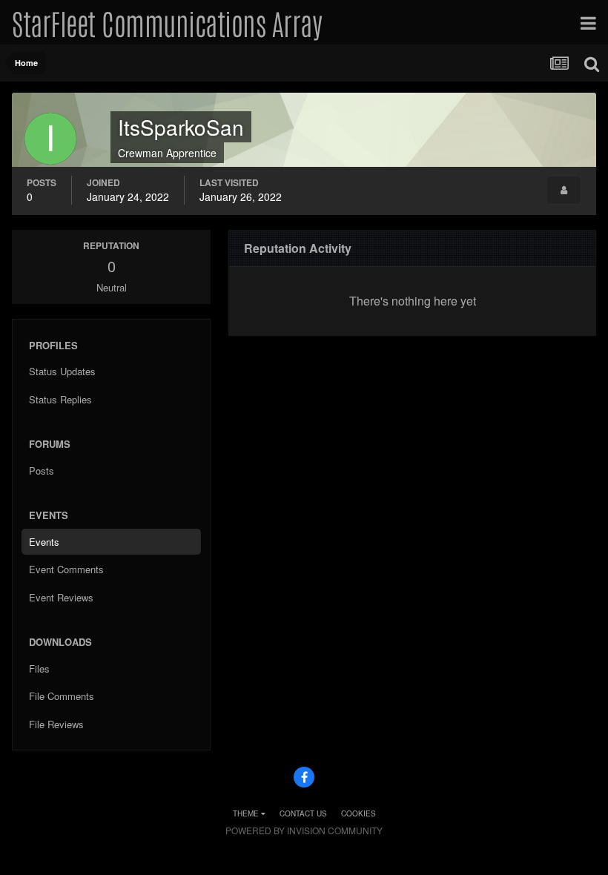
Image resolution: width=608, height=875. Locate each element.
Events (44, 542)
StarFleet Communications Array (167, 22)
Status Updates (62, 371)
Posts (41, 470)
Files (39, 668)
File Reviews (56, 724)
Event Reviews (61, 597)
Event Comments (66, 569)
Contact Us (303, 813)
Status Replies (60, 399)
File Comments (61, 696)
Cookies (358, 813)
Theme (247, 813)
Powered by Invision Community (304, 830)
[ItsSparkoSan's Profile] (563, 190)
